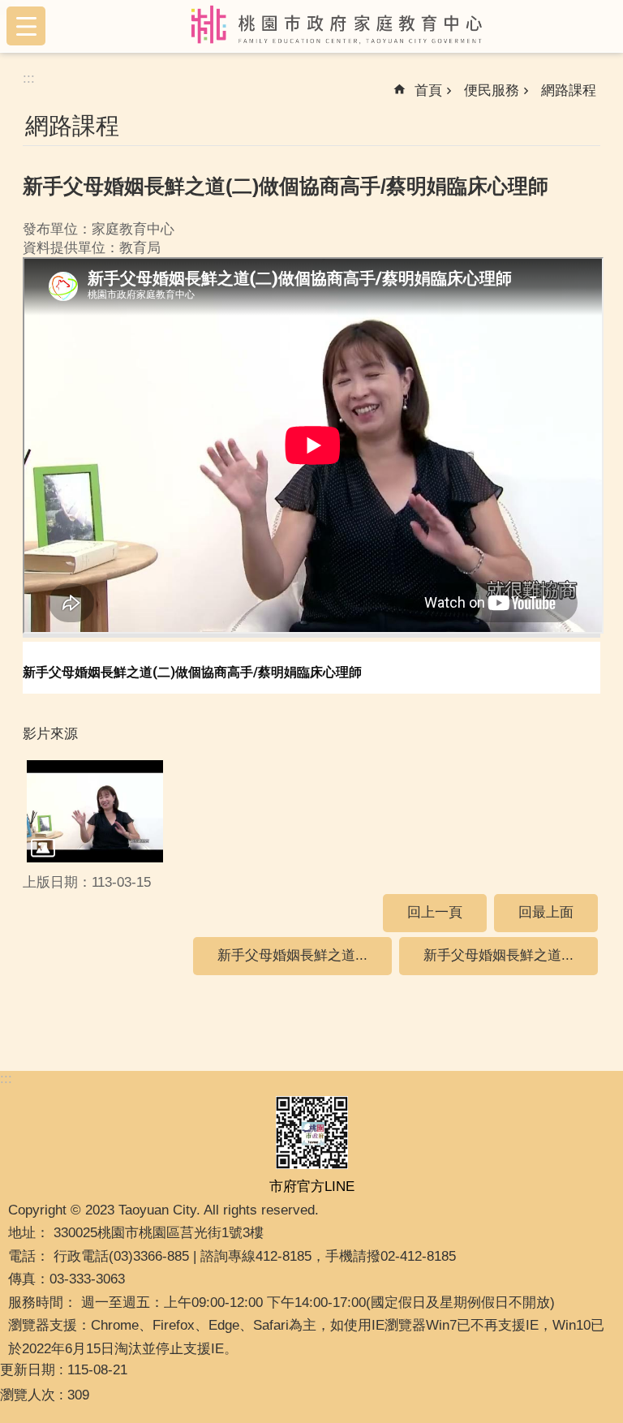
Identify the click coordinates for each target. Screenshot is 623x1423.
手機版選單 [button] (25, 25)
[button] (95, 811)
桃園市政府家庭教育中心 (337, 26)
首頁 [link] (428, 90)
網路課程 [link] (568, 90)
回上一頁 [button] (434, 912)
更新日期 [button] (27, 1370)
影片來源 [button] (50, 734)
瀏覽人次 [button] (27, 1395)
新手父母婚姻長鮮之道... (292, 955)
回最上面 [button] (546, 912)
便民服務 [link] (491, 90)
